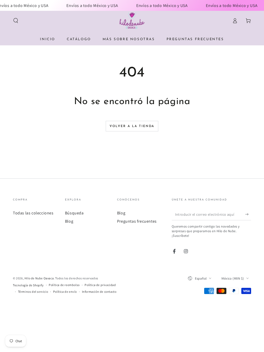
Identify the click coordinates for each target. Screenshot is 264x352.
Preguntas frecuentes (137, 221)
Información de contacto (99, 292)
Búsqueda (74, 213)
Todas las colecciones (33, 213)
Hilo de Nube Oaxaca (39, 278)
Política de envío (65, 292)
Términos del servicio (33, 292)
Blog (69, 221)
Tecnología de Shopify (28, 285)
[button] (15, 20)
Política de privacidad (100, 285)
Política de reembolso (64, 285)
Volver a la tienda (132, 126)
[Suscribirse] (248, 214)
